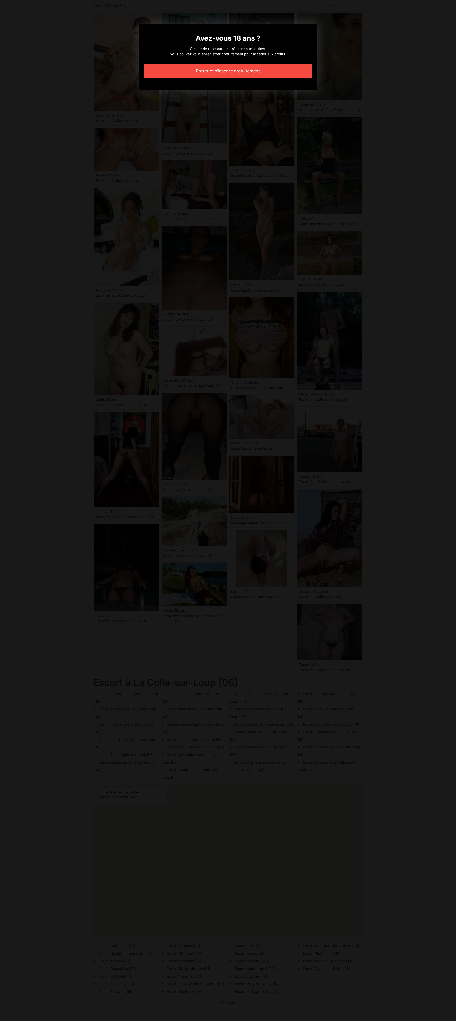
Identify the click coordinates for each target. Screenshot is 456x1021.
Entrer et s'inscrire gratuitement (228, 70)
